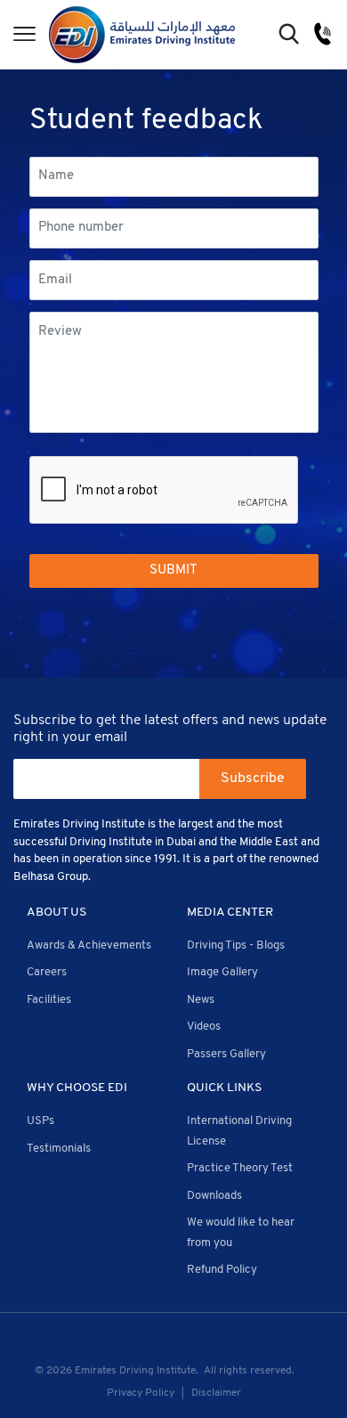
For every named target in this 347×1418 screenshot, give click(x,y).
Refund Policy (222, 1269)
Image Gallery (222, 972)
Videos (204, 1026)
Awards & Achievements (89, 945)
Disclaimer (216, 1393)
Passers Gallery (226, 1054)
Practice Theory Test (240, 1168)
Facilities (49, 1000)
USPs (40, 1121)
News (200, 1000)
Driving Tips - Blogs (236, 945)
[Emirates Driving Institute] (142, 34)
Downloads (214, 1196)
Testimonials (59, 1148)
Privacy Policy (140, 1393)
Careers (47, 972)
